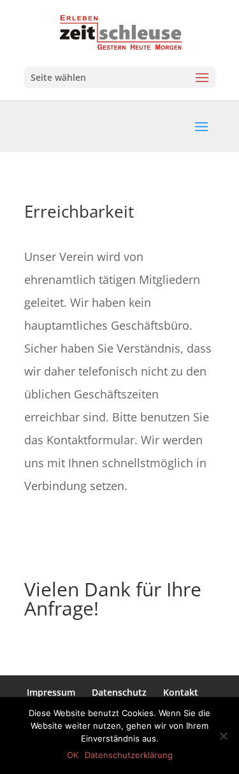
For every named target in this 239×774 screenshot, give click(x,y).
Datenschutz (119, 692)
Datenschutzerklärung (129, 755)
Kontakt (180, 692)
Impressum (51, 692)
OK (72, 755)
